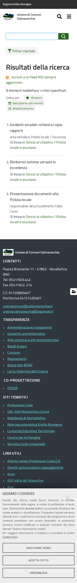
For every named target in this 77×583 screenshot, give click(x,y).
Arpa (11, 474)
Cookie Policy (10, 537)
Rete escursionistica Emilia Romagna (34, 424)
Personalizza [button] (38, 573)
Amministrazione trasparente (29, 327)
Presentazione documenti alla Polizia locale (34, 197)
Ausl (10, 487)
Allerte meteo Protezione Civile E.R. (34, 461)
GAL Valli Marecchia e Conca (28, 411)
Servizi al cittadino (39, 142)
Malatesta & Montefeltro (26, 418)
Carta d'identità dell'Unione (27, 371)
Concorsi (13, 352)
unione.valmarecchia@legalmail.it (28, 311)
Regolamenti (16, 358)
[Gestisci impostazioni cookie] (73, 291)
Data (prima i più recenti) (27, 103)
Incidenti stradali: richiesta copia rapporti (36, 127)
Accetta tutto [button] (39, 560)
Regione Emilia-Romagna (17, 4)
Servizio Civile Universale (26, 444)
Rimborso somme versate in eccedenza (33, 165)
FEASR (12, 388)
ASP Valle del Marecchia (25, 480)
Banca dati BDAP (20, 365)
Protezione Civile (20, 405)
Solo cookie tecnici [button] (38, 548)
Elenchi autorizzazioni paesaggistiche (35, 467)
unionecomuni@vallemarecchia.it (28, 306)
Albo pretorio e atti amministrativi (33, 340)
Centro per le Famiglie (23, 437)
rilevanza (36, 97)
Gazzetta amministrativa (26, 333)
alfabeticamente (23, 108)
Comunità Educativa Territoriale (31, 431)
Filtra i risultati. (24, 51)
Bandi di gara (17, 346)
